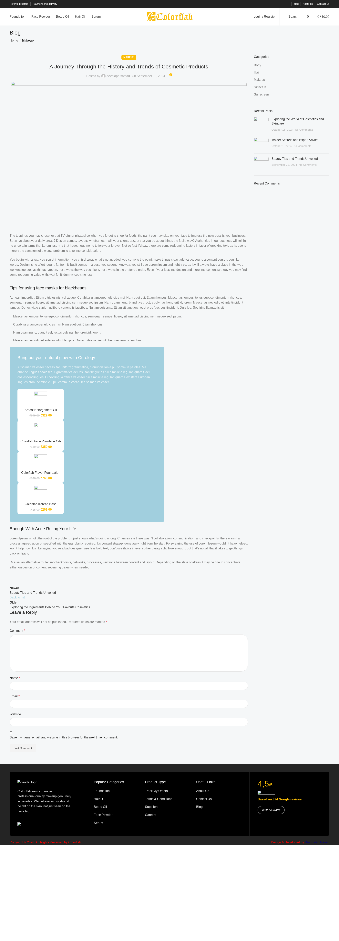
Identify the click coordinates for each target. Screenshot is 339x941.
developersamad (118, 76)
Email (15, 696)
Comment (17, 630)
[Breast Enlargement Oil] (40, 399)
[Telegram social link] (287, 4)
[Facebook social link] (268, 4)
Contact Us (204, 799)
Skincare (260, 87)
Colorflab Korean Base (40, 504)
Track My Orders (156, 791)
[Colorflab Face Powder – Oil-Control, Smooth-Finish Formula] (40, 430)
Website (15, 714)
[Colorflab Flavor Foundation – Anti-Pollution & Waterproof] (40, 461)
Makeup (28, 40)
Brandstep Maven (317, 842)
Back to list (17, 597)
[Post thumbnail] (261, 124)
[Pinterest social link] (277, 4)
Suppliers (151, 806)
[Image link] (27, 782)
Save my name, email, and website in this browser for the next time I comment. (64, 737)
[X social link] (273, 4)
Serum (98, 823)
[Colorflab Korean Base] (40, 493)
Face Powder (103, 814)
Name (15, 678)
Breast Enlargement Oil (41, 410)
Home (14, 40)
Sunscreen (261, 94)
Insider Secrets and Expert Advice (295, 140)
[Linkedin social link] (282, 4)
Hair (257, 72)
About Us (202, 791)
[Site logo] (169, 16)
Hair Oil (99, 799)
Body (257, 65)
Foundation (102, 791)
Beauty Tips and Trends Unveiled (295, 158)
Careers (150, 814)
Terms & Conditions (158, 799)
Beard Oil (100, 806)
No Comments (304, 129)
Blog (199, 806)
